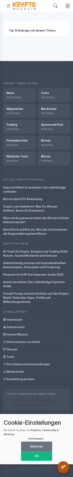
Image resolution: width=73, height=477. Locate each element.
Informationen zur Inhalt (23, 342)
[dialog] (36, 439)
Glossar (12, 349)
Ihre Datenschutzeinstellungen (28, 364)
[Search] (55, 6)
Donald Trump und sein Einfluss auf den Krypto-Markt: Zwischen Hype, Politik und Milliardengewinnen (36, 297)
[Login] (67, 6)
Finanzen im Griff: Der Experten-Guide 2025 (33, 274)
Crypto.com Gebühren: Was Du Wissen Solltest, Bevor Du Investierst (30, 208)
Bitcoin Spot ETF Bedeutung (22, 199)
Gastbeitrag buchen (20, 379)
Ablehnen (36, 446)
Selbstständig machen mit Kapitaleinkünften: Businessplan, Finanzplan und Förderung (35, 265)
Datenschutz (15, 327)
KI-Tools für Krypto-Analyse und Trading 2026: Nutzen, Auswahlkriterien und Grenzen (35, 253)
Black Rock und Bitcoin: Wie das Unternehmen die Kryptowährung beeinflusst (35, 231)
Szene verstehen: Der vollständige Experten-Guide (34, 284)
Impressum (14, 319)
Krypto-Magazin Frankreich (32, 410)
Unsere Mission (17, 334)
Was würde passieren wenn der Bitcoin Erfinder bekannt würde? (36, 220)
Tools (10, 356)
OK (36, 456)
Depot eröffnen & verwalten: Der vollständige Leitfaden (34, 189)
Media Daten (15, 371)
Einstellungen (35, 438)
